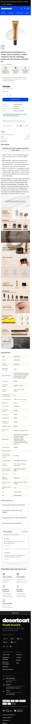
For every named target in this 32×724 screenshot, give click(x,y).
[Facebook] (10, 646)
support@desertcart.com (13, 688)
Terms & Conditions (9, 715)
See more (4, 141)
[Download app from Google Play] (7, 710)
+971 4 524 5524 (10, 694)
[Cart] (28, 8)
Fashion (27, 13)
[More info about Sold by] (23, 104)
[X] (7, 646)
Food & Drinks (19, 13)
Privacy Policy (7, 717)
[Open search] (21, 8)
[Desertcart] (6, 8)
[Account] (24, 8)
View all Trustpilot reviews (15, 564)
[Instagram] (3, 646)
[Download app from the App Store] (18, 710)
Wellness (3, 13)
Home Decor (11, 13)
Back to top (15, 613)
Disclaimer (6, 720)
